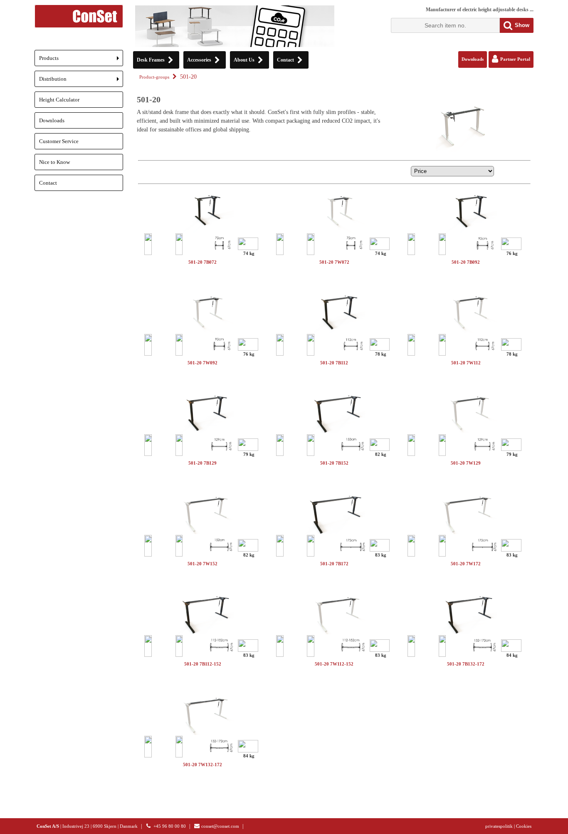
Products (81, 60)
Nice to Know (54, 162)
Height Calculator (59, 100)
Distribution (81, 81)
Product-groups (154, 77)
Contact (48, 183)
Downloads (51, 120)
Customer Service (59, 141)
